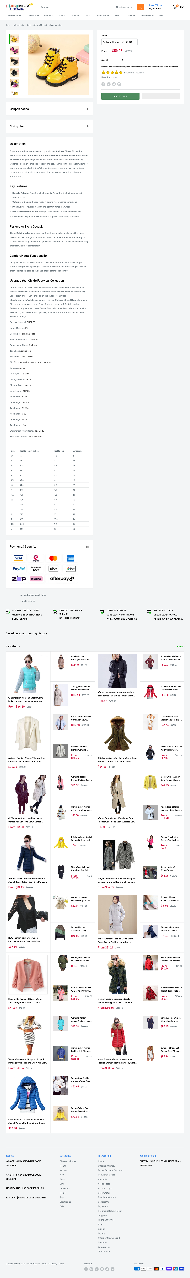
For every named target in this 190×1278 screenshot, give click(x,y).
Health (32, 15)
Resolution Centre (107, 1197)
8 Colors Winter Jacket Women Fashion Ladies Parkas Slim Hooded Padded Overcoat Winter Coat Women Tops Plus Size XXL (81, 839)
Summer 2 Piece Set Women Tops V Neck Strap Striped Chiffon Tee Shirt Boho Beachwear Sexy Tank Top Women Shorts (171, 1050)
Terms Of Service (106, 1219)
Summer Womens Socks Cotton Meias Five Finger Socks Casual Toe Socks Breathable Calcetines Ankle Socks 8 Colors (171, 899)
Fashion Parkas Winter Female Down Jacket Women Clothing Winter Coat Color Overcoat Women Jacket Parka (26, 1121)
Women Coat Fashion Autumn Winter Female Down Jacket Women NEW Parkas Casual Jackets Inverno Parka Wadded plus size (81, 1080)
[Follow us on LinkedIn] (112, 1269)
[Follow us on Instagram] (91, 1269)
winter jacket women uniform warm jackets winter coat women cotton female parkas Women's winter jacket (26, 699)
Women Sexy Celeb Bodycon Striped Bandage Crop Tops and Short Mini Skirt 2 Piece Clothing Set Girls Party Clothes (27, 1061)
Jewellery (101, 15)
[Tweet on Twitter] (114, 84)
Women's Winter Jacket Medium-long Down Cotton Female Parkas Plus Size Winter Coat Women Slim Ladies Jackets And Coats (80, 1020)
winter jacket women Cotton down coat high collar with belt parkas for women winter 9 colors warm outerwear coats (171, 959)
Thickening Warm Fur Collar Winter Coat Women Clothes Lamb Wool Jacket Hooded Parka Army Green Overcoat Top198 (117, 760)
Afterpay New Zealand (109, 1237)
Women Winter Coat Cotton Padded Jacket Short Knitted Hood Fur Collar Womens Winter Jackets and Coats (81, 1110)
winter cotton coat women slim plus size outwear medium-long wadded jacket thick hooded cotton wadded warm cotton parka (81, 899)
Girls (86, 15)
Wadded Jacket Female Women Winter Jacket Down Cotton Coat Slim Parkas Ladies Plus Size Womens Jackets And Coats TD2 (27, 880)
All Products (104, 1183)
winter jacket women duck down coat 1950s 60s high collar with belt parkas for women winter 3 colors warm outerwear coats (81, 959)
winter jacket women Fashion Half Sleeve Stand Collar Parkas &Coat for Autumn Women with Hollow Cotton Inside (80, 1050)
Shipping (102, 1215)
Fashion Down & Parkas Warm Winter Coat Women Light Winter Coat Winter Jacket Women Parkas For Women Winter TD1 (171, 748)
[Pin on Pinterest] (109, 84)
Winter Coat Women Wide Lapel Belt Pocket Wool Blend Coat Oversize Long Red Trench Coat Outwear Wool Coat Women (116, 820)
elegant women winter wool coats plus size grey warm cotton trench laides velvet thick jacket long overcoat (116, 880)
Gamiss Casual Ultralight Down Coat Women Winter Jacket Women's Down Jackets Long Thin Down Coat (81, 658)
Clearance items (13, 15)
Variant (104, 35)
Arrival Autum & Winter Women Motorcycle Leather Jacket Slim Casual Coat (170, 869)
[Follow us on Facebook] (86, 1269)
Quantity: (105, 60)
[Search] (140, 7)
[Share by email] (119, 84)
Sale (161, 15)
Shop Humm (104, 1251)
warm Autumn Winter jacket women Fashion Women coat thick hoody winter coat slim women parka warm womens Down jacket (117, 1061)
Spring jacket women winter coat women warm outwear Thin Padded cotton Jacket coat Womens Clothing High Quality (81, 688)
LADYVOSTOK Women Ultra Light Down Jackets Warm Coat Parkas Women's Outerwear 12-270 (81, 718)
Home (116, 15)
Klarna (101, 1161)
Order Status (104, 1192)
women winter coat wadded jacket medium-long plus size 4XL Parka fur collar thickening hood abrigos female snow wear (116, 1000)
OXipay (101, 1228)
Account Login (105, 1188)
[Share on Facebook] (103, 84)
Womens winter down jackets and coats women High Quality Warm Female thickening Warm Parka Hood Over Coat (171, 929)
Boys (73, 15)
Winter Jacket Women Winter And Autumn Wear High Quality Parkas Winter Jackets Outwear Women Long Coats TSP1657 (81, 989)
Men (61, 15)
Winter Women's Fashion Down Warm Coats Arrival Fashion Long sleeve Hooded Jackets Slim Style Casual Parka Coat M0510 (117, 940)
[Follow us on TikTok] (107, 1269)
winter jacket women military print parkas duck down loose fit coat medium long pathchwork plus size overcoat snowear (80, 808)
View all (181, 646)
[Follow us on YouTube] (102, 1269)
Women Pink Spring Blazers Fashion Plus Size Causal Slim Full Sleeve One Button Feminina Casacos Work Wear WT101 (170, 839)
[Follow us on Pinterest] (97, 1269)
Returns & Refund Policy (110, 1210)
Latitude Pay (104, 1246)
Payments (103, 1206)
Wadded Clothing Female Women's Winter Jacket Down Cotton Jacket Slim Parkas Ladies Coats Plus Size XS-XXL (80, 748)
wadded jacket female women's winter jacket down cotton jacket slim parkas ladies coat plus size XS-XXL (171, 808)
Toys (129, 15)
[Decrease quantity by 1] (115, 60)
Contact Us (103, 1201)
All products (18, 25)
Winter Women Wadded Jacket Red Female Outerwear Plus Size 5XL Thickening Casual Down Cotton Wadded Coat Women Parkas (171, 989)
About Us (102, 1179)
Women (47, 15)
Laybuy (101, 1233)
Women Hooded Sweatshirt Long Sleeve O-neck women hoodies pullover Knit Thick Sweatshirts (81, 929)
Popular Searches (106, 1174)
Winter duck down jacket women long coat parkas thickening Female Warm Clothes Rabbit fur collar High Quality (116, 694)
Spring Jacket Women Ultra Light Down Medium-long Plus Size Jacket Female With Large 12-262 (171, 1020)
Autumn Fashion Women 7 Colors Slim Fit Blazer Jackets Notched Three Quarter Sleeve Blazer (26, 760)
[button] (161, 96)
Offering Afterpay (106, 1165)
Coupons (102, 1242)
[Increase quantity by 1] (130, 60)
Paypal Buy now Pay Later (110, 1170)
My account (155, 8)
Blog (100, 1224)
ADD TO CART (120, 96)
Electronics (145, 15)
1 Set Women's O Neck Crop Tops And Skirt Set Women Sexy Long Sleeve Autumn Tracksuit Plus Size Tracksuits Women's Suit (81, 869)
